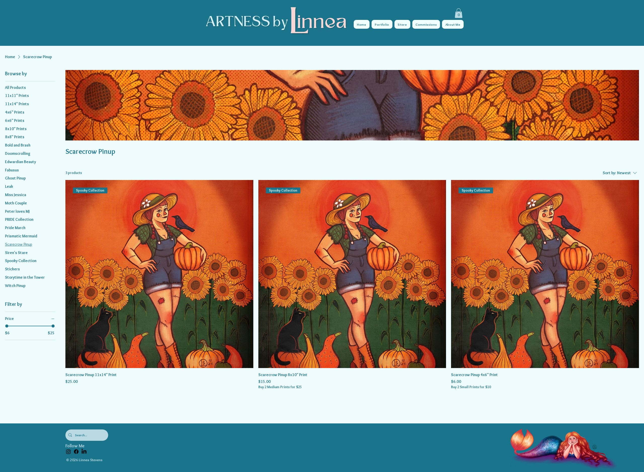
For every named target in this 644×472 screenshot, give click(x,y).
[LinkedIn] (84, 452)
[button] (459, 13)
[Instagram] (68, 452)
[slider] (7, 326)
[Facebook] (76, 452)
